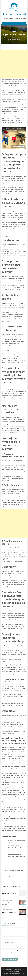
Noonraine (7, 37)
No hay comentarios (15, 39)
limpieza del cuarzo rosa (8, 912)
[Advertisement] (14, 64)
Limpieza (14, 31)
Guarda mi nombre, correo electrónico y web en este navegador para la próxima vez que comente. (14, 952)
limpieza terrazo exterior (9, 893)
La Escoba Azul (14, 14)
